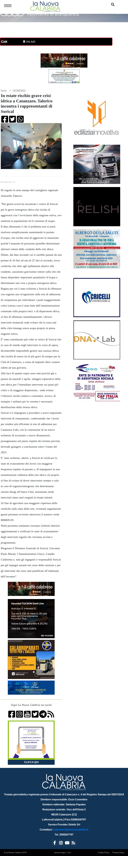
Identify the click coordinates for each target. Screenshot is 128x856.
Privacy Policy (118, 852)
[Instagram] (61, 843)
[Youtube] (67, 843)
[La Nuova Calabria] (45, 6)
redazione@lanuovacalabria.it (70, 829)
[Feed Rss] (73, 843)
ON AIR (30, 41)
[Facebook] (55, 843)
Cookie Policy (103, 852)
